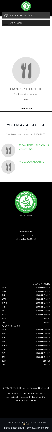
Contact (45, 428)
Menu (28, 428)
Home (7, 428)
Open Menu (16, 23)
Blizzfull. (26, 424)
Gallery (36, 428)
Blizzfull (45, 388)
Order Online (26, 108)
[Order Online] (26, 70)
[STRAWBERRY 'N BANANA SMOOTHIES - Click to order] (9, 150)
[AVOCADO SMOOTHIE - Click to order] (9, 167)
